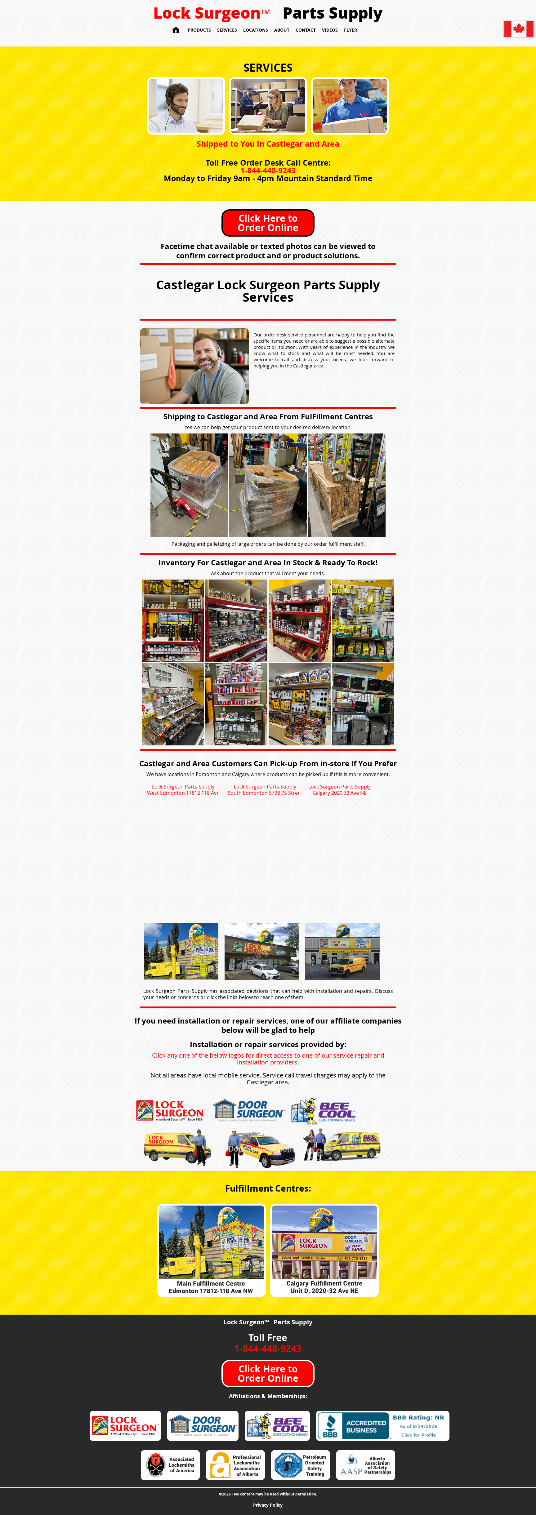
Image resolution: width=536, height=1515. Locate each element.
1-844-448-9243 (268, 170)
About (281, 30)
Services (227, 30)
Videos (330, 30)
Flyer (350, 30)
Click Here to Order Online (268, 223)
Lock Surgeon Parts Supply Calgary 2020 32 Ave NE (339, 790)
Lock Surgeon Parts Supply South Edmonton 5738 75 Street (265, 790)
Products (199, 30)
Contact (306, 30)
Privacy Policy (268, 1505)
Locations (255, 30)
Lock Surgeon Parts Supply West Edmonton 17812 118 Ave (183, 790)
